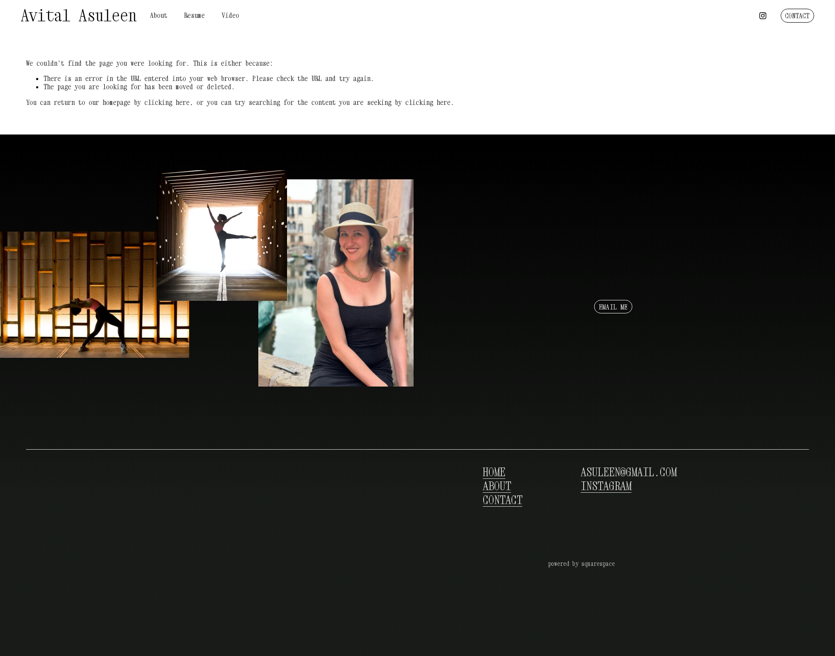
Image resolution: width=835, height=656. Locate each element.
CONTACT (797, 15)
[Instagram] (762, 15)
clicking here (167, 102)
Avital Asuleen (79, 15)
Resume (194, 15)
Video (230, 15)
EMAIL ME (613, 307)
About (158, 15)
